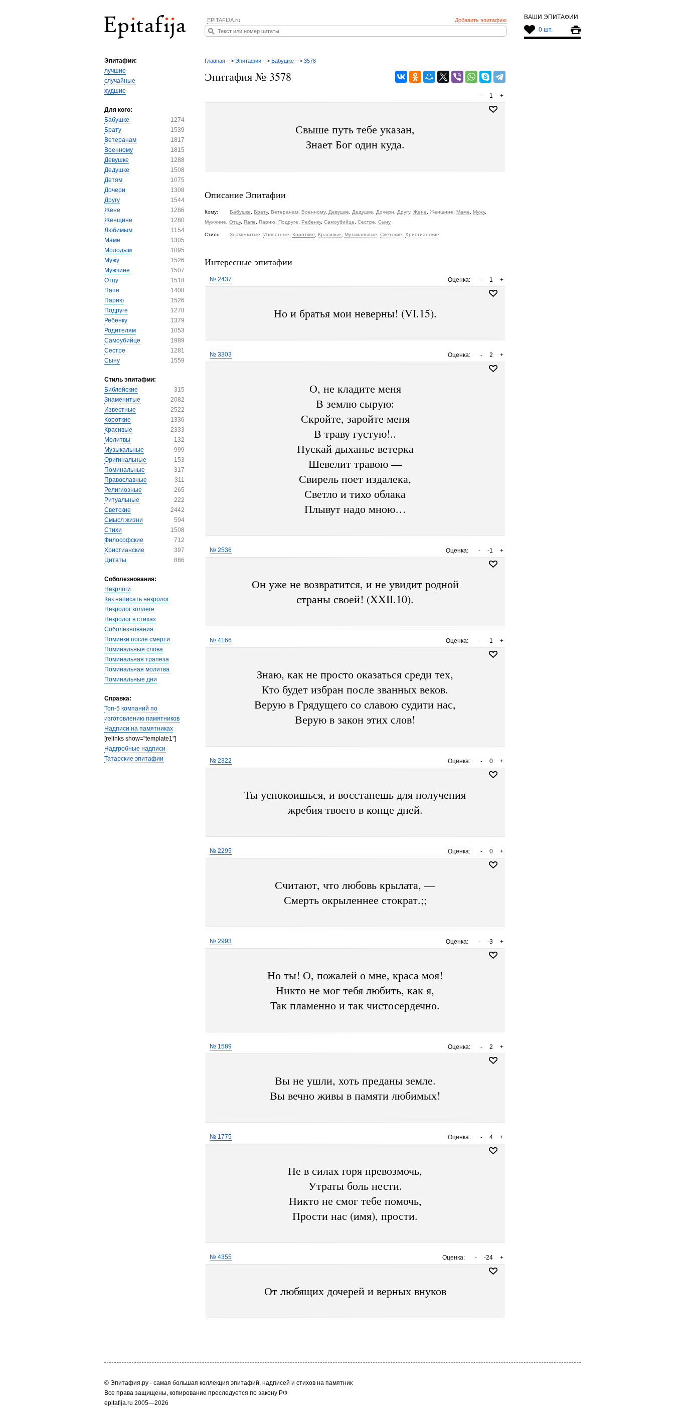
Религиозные (123, 489)
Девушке (116, 159)
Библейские (121, 389)
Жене (112, 210)
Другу (112, 200)
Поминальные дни (130, 679)
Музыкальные (124, 449)
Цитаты (115, 560)
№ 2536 (221, 550)
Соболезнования (128, 629)
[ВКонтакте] (401, 77)
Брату (112, 129)
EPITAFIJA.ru (223, 20)
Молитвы (117, 439)
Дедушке (116, 169)
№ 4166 (221, 640)
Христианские (124, 550)
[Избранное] (493, 293)
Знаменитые (122, 399)
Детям (113, 180)
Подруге (116, 310)
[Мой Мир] (429, 77)
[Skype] (485, 77)
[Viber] (457, 77)
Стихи (113, 529)
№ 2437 (221, 279)
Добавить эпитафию (480, 20)
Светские (117, 509)
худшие (115, 90)
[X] (443, 77)
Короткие (117, 419)
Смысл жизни (123, 519)
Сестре (114, 350)
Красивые (118, 429)
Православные (125, 479)
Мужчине (117, 270)
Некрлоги (117, 589)
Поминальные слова (133, 649)
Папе (111, 290)
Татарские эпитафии (133, 758)
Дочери (114, 190)
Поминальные (124, 469)
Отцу (111, 280)
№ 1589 (221, 1046)
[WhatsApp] (471, 77)
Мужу (111, 260)
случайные (119, 80)
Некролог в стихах (130, 619)
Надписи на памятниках (138, 728)
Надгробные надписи (134, 748)
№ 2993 (221, 941)
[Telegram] (499, 77)
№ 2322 (221, 760)
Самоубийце (122, 340)
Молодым (118, 250)
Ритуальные (121, 499)
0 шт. (546, 29)
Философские (123, 540)
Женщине (118, 220)
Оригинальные (125, 459)
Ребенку (115, 320)
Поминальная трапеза (136, 659)
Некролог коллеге (129, 609)
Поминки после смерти (137, 639)
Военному (118, 149)
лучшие (115, 70)
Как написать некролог (136, 599)
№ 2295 (221, 850)
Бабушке (116, 119)
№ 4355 (221, 1257)
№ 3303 (221, 354)
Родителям (120, 330)
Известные (120, 409)
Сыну (112, 360)
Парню (114, 300)
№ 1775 (221, 1136)
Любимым (118, 230)
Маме (112, 240)
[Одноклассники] (415, 77)
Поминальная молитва (136, 669)
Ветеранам (120, 139)
